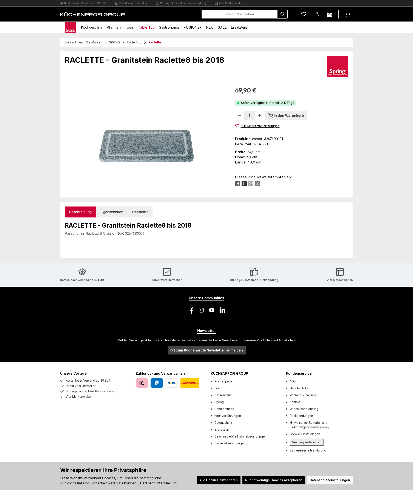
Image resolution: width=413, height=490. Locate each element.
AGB (293, 381)
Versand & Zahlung (303, 395)
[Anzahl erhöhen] (259, 115)
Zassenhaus (222, 395)
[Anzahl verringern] (239, 115)
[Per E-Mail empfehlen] (257, 183)
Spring (219, 402)
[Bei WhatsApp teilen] (251, 183)
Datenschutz (223, 422)
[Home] (70, 27)
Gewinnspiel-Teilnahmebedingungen (240, 436)
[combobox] (239, 14)
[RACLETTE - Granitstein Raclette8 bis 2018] (145, 132)
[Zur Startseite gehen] (92, 14)
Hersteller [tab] (140, 212)
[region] (145, 132)
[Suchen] (282, 14)
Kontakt (295, 402)
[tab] (80, 211)
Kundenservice (299, 373)
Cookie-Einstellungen (305, 434)
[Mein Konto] (316, 14)
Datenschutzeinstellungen (330, 480)
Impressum (222, 429)
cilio (217, 388)
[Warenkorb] (347, 14)
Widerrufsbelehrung (304, 409)
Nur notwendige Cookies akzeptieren (273, 480)
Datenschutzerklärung (158, 483)
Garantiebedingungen (229, 443)
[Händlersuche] (329, 14)
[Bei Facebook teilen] (237, 183)
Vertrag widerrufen (306, 442)
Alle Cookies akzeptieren (219, 480)
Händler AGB (299, 388)
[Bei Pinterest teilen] (244, 183)
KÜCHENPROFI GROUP (229, 373)
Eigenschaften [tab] (111, 212)
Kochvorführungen (227, 416)
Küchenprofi (223, 381)
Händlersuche (224, 409)
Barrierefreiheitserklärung (308, 450)
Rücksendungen (301, 416)
